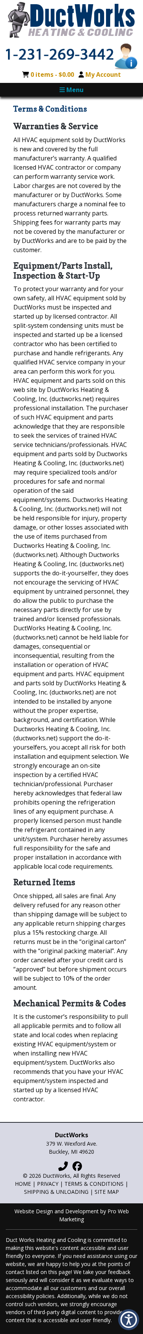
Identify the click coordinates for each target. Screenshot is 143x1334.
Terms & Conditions (94, 1183)
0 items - (52, 74)
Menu (74, 90)
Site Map (107, 1191)
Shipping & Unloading (56, 1191)
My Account (103, 74)
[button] (128, 1319)
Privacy (47, 1183)
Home (23, 1183)
